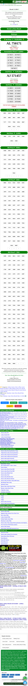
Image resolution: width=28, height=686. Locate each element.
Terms (7, 674)
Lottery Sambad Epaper (6, 437)
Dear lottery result (22, 657)
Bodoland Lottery (4, 484)
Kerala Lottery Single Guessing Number (9, 454)
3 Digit (2, 495)
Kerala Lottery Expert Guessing (7, 458)
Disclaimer (12, 674)
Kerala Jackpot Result (9, 5)
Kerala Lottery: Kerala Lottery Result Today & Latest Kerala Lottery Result (13, 390)
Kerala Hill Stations (5, 540)
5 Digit (2, 499)
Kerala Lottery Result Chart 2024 (7, 471)
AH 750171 (18, 63)
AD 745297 (18, 90)
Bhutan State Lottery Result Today (8, 486)
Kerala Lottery (4, 402)
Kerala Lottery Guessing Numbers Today (9, 450)
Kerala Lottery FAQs (5, 511)
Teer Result (18, 406)
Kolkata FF (10, 406)
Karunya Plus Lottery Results (6, 441)
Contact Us (17, 674)
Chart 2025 (11, 641)
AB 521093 (18, 88)
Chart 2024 (4, 641)
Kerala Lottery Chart (5, 474)
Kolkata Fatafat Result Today (7, 446)
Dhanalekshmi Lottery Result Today (7, 443)
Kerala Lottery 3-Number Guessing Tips (9, 460)
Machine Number (20, 641)
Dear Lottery (13, 402)
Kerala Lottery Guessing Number (8, 503)
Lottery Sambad (23, 402)
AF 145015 (17, 93)
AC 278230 (10, 90)
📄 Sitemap (10, 676)
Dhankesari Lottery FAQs (6, 520)
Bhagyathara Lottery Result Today (7, 438)
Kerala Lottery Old (5, 432)
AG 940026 (10, 96)
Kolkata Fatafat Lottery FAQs (7, 519)
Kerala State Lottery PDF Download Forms (10, 528)
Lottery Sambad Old (5, 434)
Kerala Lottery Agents (5, 526)
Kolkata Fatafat (24, 575)
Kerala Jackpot (4, 467)
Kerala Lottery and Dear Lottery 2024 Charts (10, 480)
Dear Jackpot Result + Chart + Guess (8, 465)
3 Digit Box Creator (5, 490)
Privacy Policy (5, 676)
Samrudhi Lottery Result (5, 440)
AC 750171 (10, 57)
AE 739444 (10, 93)
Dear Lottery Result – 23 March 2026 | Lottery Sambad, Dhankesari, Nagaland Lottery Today (13, 619)
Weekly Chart (17, 638)
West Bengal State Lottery (6, 482)
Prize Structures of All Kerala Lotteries (9, 524)
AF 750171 (17, 60)
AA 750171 (10, 54)
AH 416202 (18, 96)
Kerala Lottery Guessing (6, 501)
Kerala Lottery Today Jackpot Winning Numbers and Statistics (14, 522)
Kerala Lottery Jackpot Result (19, 560)
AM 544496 (18, 101)
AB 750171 (18, 54)
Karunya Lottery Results (5, 444)
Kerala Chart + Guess (5, 463)
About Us (4, 674)
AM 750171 (14, 68)
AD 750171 (18, 57)
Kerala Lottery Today (12, 3)
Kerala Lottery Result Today (19, 644)
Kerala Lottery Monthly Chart (7, 476)
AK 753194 (17, 99)
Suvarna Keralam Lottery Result (7, 445)
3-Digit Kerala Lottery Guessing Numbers (9, 452)
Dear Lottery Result (6, 644)
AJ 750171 (10, 65)
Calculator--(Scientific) (5, 492)
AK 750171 (17, 65)
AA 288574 (10, 88)
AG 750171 (10, 63)
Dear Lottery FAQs (5, 515)
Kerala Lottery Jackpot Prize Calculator (9, 534)
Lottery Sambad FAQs (5, 517)
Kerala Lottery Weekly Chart (7, 473)
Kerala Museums (4, 541)
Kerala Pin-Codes (4, 532)
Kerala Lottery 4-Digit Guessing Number (9, 456)
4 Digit (2, 497)
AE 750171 (10, 60)
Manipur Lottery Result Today (7, 488)
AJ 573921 (10, 99)
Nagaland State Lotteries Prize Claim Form (10, 513)
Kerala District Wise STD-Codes (7, 536)
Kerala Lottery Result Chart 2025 (7, 469)
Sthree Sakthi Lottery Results (6, 439)
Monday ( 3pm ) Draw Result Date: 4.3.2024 (14, 396)
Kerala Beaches (4, 538)
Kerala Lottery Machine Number (7, 478)
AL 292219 (10, 101)
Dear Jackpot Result (18, 5)
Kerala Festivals (4, 543)
